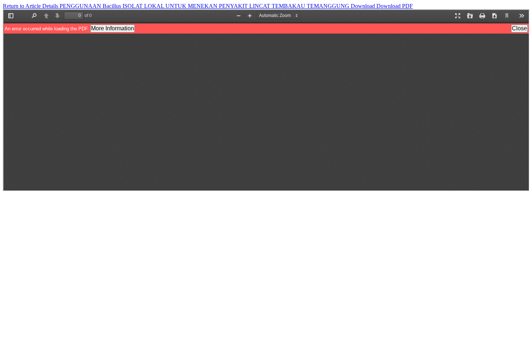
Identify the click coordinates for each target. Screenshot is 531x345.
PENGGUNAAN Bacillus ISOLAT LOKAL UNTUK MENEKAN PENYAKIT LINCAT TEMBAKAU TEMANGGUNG (205, 6)
